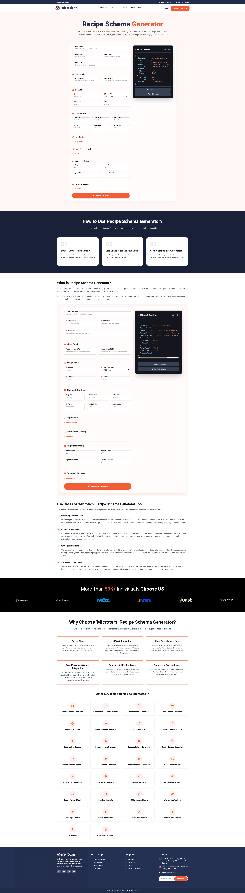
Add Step (76, 153)
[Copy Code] (165, 49)
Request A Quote (180, 8)
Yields (77, 125)
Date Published (110, 94)
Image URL (78, 62)
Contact (142, 8)
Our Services (102, 8)
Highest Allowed (79, 173)
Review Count (108, 165)
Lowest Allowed (109, 173)
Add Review (77, 188)
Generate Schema (102, 196)
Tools (124, 8)
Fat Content (117, 125)
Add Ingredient (78, 141)
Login (167, 8)
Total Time (117, 117)
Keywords (108, 54)
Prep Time (77, 117)
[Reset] (169, 49)
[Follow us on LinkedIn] (69, 871)
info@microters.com (169, 872)
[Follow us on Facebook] (59, 871)
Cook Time (97, 117)
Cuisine (107, 102)
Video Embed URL (109, 78)
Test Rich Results (153, 94)
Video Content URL (80, 78)
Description (79, 54)
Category (78, 102)
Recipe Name (80, 46)
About (114, 8)
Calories (98, 125)
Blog (133, 8)
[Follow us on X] (64, 871)
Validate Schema (153, 90)
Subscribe (181, 879)
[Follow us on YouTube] (74, 871)
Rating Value (78, 165)
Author (77, 94)
